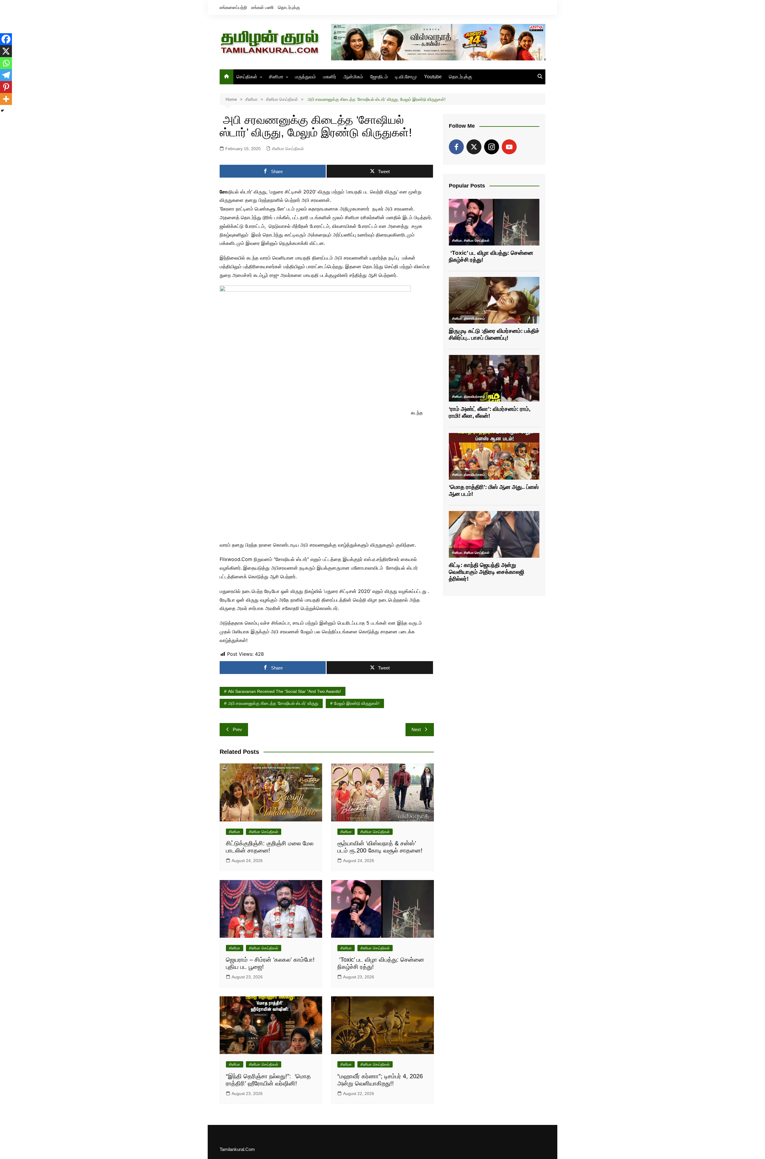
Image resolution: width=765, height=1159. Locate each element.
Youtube (433, 76)
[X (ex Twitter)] (473, 146)
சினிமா (276, 76)
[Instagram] (491, 146)
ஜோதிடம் (379, 76)
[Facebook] (6, 39)
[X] (6, 51)
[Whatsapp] (6, 63)
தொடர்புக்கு (289, 7)
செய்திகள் (246, 76)
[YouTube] (509, 146)
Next (416, 729)
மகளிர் (329, 76)
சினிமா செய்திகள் (288, 148)
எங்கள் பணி (262, 7)
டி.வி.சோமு (406, 76)
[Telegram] (6, 75)
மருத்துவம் (305, 76)
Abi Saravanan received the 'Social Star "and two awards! (284, 691)
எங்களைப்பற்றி (233, 7)
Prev (237, 729)
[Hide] (2, 110)
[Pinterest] (6, 87)
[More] (6, 99)
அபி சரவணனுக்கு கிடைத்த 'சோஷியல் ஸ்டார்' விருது (273, 703)
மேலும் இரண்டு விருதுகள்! (357, 703)
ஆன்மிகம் (353, 76)
